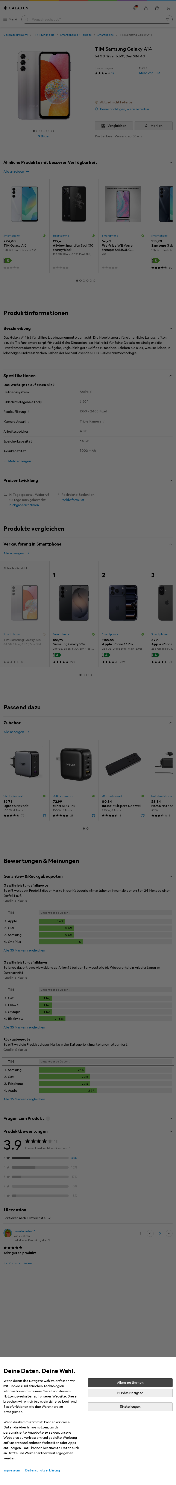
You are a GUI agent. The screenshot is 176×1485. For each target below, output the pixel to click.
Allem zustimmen (130, 1382)
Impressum (11, 1470)
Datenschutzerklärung (42, 1470)
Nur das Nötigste (130, 1393)
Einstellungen (130, 1407)
